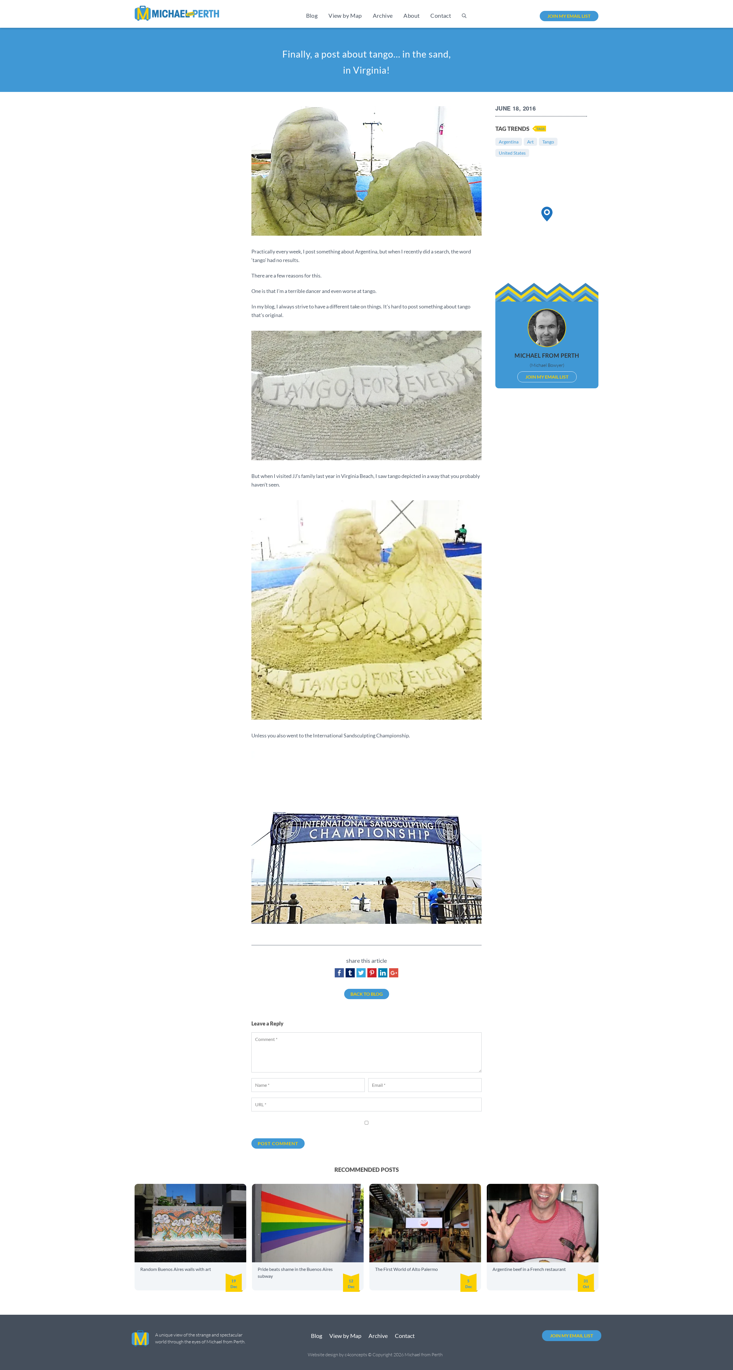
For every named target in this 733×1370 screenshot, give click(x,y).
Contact (440, 15)
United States (512, 152)
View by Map (345, 15)
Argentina (509, 141)
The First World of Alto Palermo (406, 1269)
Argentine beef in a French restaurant (529, 1269)
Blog (312, 15)
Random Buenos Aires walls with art (175, 1269)
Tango (548, 141)
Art (530, 141)
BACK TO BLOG (366, 994)
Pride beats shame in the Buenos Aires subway (295, 1272)
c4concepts (356, 1354)
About (411, 15)
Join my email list (569, 16)
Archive (383, 15)
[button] (547, 214)
